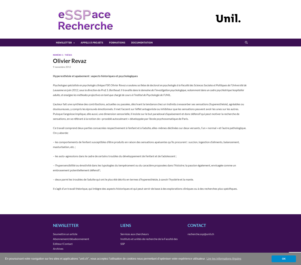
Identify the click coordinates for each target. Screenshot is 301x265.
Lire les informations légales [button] (224, 258)
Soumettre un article (65, 234)
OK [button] (284, 258)
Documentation (142, 42)
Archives (58, 248)
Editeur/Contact (63, 243)
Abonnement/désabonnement (71, 238)
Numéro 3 (58, 55)
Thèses (68, 55)
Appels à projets (92, 42)
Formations (117, 42)
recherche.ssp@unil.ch (201, 234)
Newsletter (64, 42)
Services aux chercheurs (134, 234)
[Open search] (246, 43)
